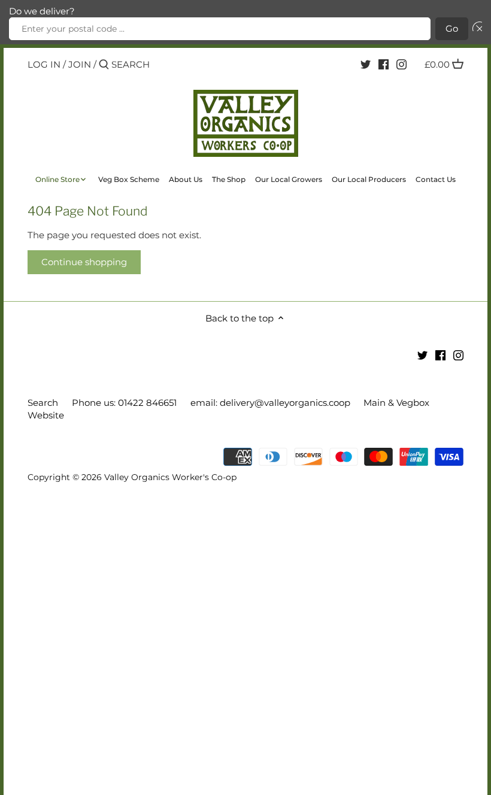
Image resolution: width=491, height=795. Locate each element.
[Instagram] (401, 64)
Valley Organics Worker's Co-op (170, 477)
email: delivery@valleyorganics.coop (270, 402)
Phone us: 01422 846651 (124, 402)
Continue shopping (84, 262)
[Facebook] (383, 64)
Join (79, 64)
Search (43, 402)
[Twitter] (365, 64)
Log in (44, 64)
